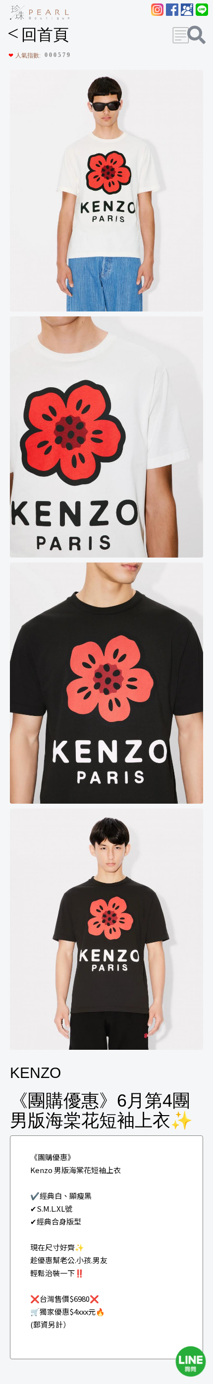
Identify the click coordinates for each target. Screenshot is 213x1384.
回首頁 (38, 35)
